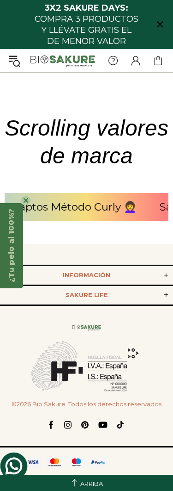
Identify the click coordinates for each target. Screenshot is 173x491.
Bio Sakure (63, 61)
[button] (11, 245)
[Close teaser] (25, 200)
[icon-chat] (14, 466)
